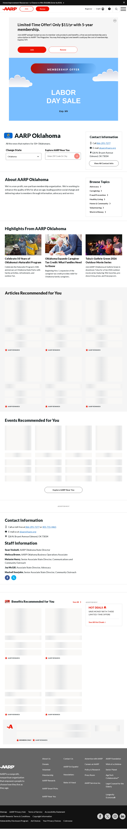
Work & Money (97, 212)
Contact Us (68, 758)
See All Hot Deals (96, 622)
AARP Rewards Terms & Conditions (15, 816)
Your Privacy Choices (52, 821)
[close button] (115, 21)
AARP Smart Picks (50, 788)
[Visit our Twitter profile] (13, 577)
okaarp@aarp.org (107, 148)
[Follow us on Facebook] (7, 577)
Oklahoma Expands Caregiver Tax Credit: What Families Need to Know (63, 262)
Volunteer (46, 769)
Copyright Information (42, 816)
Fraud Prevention (98, 195)
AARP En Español (71, 766)
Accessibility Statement (55, 812)
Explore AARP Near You (57, 150)
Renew (63, 49)
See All (76, 602)
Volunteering (96, 207)
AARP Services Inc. (93, 783)
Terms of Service (35, 812)
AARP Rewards (48, 780)
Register (88, 9)
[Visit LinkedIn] (123, 816)
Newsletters (69, 774)
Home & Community (99, 203)
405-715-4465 (49, 527)
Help (109, 9)
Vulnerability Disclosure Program (14, 821)
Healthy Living (96, 199)
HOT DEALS (96, 607)
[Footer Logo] (13, 767)
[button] (116, 9)
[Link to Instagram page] (115, 816)
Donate (45, 764)
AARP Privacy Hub (17, 812)
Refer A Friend (70, 782)
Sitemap (3, 812)
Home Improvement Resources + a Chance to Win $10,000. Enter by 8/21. (32, 3)
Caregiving (95, 191)
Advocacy (94, 186)
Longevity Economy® (110, 796)
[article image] (23, 254)
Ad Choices (35, 821)
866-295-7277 (104, 143)
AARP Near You (49, 796)
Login (98, 9)
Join (32, 49)
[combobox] (63, 156)
